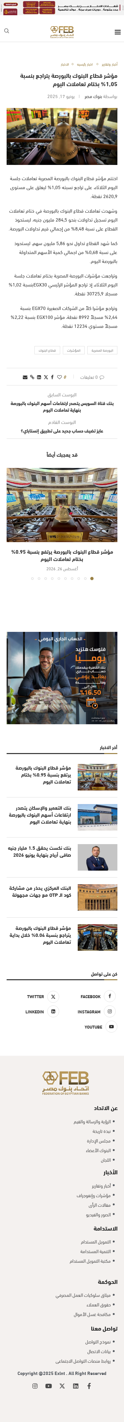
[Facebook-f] (89, 1386)
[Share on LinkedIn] (39, 376)
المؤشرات (73, 350)
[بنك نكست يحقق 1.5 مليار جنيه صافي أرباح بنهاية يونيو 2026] (97, 857)
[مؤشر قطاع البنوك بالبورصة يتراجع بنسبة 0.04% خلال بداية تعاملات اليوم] (97, 937)
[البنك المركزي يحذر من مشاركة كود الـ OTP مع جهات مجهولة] (97, 897)
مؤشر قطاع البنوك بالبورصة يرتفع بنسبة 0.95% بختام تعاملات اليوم (62, 554)
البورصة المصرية (102, 350)
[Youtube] (49, 1386)
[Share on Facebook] (52, 376)
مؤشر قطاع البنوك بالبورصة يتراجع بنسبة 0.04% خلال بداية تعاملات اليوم (40, 934)
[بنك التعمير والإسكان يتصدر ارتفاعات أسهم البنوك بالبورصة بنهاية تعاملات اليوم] (97, 817)
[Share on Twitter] (46, 376)
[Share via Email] (25, 376)
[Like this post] (59, 376)
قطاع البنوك (47, 350)
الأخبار (110, 1171)
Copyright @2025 (36, 1372)
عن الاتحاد (106, 1107)
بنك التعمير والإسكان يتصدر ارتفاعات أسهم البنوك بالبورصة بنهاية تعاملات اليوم (40, 814)
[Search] (6, 31)
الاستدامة (106, 1227)
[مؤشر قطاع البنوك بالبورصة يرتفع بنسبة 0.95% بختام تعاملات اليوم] (62, 505)
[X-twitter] (62, 1386)
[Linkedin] (76, 1386)
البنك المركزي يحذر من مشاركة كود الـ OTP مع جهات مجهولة (40, 891)
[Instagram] (35, 1386)
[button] (12, 524)
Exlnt (60, 1372)
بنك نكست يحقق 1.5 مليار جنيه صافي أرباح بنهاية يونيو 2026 (39, 851)
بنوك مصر (93, 95)
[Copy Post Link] (32, 376)
